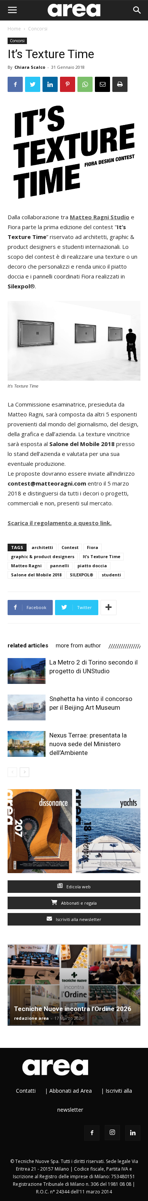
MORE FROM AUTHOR (78, 645)
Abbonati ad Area (70, 1090)
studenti (111, 575)
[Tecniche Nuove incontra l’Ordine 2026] (74, 985)
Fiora (92, 547)
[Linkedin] (132, 1133)
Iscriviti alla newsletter (78, 919)
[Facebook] (91, 1133)
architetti (42, 547)
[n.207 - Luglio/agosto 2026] (40, 833)
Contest (70, 547)
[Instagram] (112, 1132)
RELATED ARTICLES (28, 645)
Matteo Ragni (26, 565)
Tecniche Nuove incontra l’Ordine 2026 (72, 1009)
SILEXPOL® (81, 575)
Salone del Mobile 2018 (36, 575)
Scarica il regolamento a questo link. (60, 523)
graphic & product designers (42, 556)
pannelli (59, 565)
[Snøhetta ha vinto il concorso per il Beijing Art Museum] (27, 708)
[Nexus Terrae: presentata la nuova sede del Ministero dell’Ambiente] (27, 744)
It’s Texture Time (101, 556)
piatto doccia (92, 565)
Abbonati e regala (78, 903)
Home (14, 28)
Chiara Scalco (29, 67)
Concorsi (37, 28)
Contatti (26, 1090)
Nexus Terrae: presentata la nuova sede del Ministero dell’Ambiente (88, 743)
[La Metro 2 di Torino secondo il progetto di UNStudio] (27, 671)
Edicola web (78, 886)
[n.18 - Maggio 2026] (108, 833)
